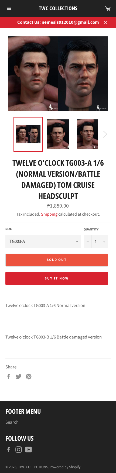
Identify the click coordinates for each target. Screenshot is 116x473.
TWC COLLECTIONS (58, 8)
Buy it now (57, 278)
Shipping (49, 214)
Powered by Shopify (65, 466)
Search (12, 422)
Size (8, 229)
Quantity (91, 229)
